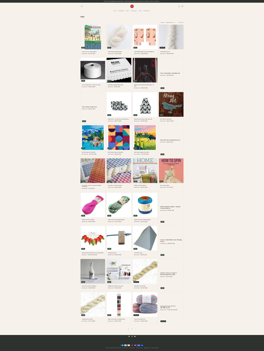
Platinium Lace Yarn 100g (139, 286)
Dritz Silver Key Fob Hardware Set (170, 140)
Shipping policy (147, 347)
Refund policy (125, 347)
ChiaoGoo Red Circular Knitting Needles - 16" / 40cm (144, 85)
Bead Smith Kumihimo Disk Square (115, 84)
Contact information (154, 347)
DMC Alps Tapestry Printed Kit (88, 152)
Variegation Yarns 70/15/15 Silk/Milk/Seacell (167, 307)
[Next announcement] (183, 1)
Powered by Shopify (117, 347)
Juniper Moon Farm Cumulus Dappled (116, 219)
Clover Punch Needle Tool (89, 107)
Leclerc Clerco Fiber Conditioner (89, 286)
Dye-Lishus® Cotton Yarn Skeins (115, 185)
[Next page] (135, 328)
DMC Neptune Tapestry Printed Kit (115, 152)
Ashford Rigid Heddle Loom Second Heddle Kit (144, 51)
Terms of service (139, 347)
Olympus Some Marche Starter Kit (115, 286)
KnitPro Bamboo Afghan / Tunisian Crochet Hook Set (170, 207)
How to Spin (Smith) (164, 185)
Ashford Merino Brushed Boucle (115, 51)
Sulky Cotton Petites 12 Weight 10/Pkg (116, 319)
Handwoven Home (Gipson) (140, 185)
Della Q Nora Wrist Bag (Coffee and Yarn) (143, 119)
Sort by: (162, 22)
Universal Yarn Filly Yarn (139, 319)
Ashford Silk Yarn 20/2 (165, 51)
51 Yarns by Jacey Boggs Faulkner (89, 51)
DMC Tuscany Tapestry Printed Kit (141, 152)
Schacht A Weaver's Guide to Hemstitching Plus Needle (168, 273)
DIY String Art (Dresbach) (166, 119)
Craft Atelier (111, 347)
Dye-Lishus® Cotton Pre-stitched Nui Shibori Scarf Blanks (91, 186)
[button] (81, 6)
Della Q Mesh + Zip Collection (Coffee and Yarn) (118, 119)
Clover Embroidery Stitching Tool (170, 73)
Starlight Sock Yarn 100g (87, 319)
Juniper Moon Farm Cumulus (88, 219)
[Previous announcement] (80, 1)
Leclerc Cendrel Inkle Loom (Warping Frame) (171, 240)
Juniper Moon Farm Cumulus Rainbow (142, 219)
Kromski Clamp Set (112, 252)
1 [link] (128, 328)
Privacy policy (132, 347)
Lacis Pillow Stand (138, 252)
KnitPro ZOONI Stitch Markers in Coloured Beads (92, 252)
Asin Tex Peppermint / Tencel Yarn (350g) (91, 84)
